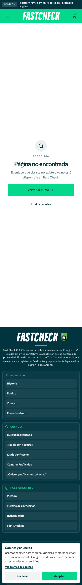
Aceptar (59, 576)
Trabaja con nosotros (20, 444)
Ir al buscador (41, 204)
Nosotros (18, 375)
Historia (12, 383)
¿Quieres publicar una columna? (27, 474)
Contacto (12, 403)
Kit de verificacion (18, 454)
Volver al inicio (38, 190)
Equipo (11, 393)
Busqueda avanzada (19, 435)
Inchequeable (15, 516)
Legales (9, 4)
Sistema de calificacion (21, 506)
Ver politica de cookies (19, 567)
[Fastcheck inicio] (41, 16)
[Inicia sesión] (74, 16)
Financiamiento (16, 413)
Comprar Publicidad (19, 464)
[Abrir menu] (7, 16)
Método (12, 496)
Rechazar (23, 576)
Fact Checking (15, 525)
